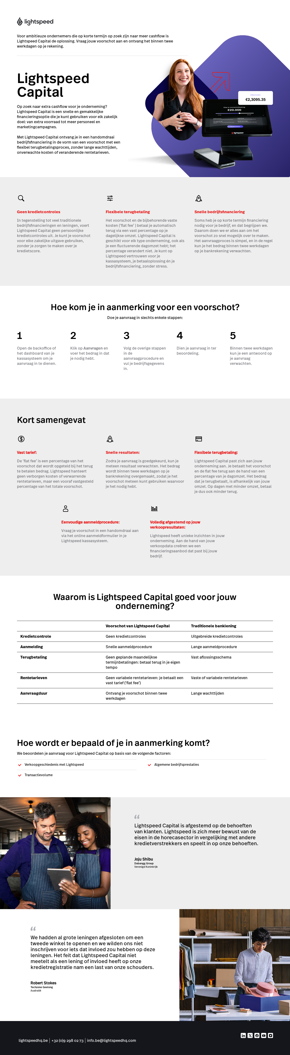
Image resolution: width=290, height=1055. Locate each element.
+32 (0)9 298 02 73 (67, 1040)
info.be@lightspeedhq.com (111, 1040)
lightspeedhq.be (33, 1040)
